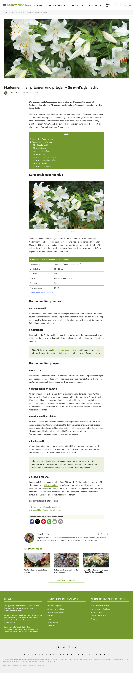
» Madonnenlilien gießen (44, 160)
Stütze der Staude (36, 403)
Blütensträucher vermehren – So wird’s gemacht (66, 571)
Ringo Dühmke (16, 93)
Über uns (108, 5)
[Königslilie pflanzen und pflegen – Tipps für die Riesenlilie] (96, 560)
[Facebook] (8, 104)
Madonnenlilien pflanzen (41, 142)
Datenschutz (40, 666)
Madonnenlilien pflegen (40, 151)
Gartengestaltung (56, 5)
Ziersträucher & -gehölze (55, 609)
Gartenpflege (77, 5)
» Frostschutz (39, 154)
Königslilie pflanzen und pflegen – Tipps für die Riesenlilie (95, 571)
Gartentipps (95, 5)
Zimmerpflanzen (52, 622)
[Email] (8, 124)
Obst (49, 619)
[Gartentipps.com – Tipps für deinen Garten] (19, 5)
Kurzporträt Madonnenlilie (41, 139)
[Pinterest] (8, 117)
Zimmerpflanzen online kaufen (101, 609)
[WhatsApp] (8, 138)
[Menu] (4, 5)
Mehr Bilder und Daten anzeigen (44, 293)
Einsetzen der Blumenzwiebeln (65, 350)
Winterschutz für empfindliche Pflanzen (36, 571)
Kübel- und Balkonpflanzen (56, 612)
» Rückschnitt (40, 163)
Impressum (32, 666)
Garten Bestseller (96, 612)
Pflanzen (38, 5)
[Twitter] (8, 111)
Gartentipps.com (16, 666)
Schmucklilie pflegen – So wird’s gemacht (48, 510)
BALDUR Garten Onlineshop (100, 606)
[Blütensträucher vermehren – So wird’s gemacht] (66, 560)
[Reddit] (8, 131)
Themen (24, 666)
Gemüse (50, 616)
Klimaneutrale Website (98, 616)
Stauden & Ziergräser (54, 606)
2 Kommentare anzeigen (66, 580)
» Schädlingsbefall (42, 166)
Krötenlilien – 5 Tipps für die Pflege (46, 507)
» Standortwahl (40, 145)
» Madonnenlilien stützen (44, 157)
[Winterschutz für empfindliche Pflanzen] (37, 560)
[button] (32, 521)
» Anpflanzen (39, 148)
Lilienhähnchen (51, 485)
